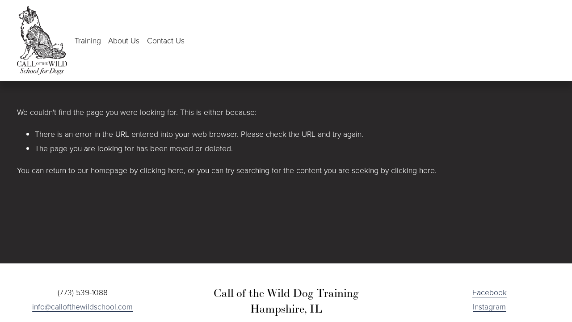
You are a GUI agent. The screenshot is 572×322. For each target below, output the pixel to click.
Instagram (489, 306)
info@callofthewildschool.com (82, 306)
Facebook (489, 292)
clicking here (162, 170)
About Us (123, 40)
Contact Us (166, 40)
